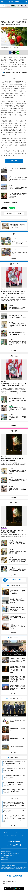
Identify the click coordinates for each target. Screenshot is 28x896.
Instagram (16, 845)
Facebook (7, 845)
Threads (20, 845)
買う (18, 5)
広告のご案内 (5, 859)
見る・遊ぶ (13, 5)
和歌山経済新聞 (14, 2)
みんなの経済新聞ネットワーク (14, 876)
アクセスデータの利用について (8, 855)
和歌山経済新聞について (7, 851)
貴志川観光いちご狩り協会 (9, 202)
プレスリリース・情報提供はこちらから (10, 853)
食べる (8, 5)
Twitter (12, 845)
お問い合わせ (5, 857)
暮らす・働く (24, 5)
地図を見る (14, 160)
